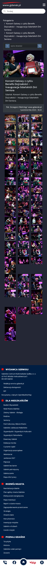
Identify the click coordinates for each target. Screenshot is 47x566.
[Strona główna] (5, 563)
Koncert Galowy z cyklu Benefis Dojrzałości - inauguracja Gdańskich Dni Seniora (22, 26)
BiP (5, 391)
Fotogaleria (8, 20)
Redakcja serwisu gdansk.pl (14, 383)
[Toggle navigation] (44, 4)
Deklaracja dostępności (12, 387)
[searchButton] (39, 46)
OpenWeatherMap (24, 395)
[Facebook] (14, 563)
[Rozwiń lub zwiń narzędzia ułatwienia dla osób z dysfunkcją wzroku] (42, 563)
